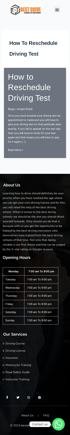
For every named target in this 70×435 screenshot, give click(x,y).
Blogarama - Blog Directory (19, 387)
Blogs (11, 109)
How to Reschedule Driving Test (29, 87)
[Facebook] (7, 397)
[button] (57, 10)
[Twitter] (17, 397)
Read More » (15, 150)
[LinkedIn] (28, 397)
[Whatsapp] (58, 424)
